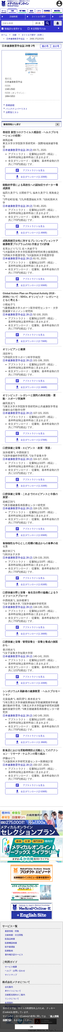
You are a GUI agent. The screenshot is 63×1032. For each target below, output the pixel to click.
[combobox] (17, 23)
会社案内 (9, 987)
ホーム (4, 35)
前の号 (45, 46)
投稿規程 (10, 105)
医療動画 (9, 951)
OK (31, 1027)
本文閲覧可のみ (38, 29)
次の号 (56, 46)
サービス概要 (11, 967)
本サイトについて (13, 991)
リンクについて (12, 998)
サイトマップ (11, 975)
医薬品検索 (10, 939)
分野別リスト (12, 112)
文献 (14, 35)
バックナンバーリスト (17, 109)
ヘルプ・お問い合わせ (15, 971)
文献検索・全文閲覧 (14, 935)
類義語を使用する (13, 29)
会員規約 (9, 1003)
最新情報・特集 (12, 931)
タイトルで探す (39, 16)
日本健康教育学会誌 (15, 39)
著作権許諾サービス (14, 954)
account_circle (59, 3)
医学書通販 (10, 947)
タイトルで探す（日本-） (33, 35)
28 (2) (29, 149)
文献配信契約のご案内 (15, 995)
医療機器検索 (11, 943)
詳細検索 (14, 16)
